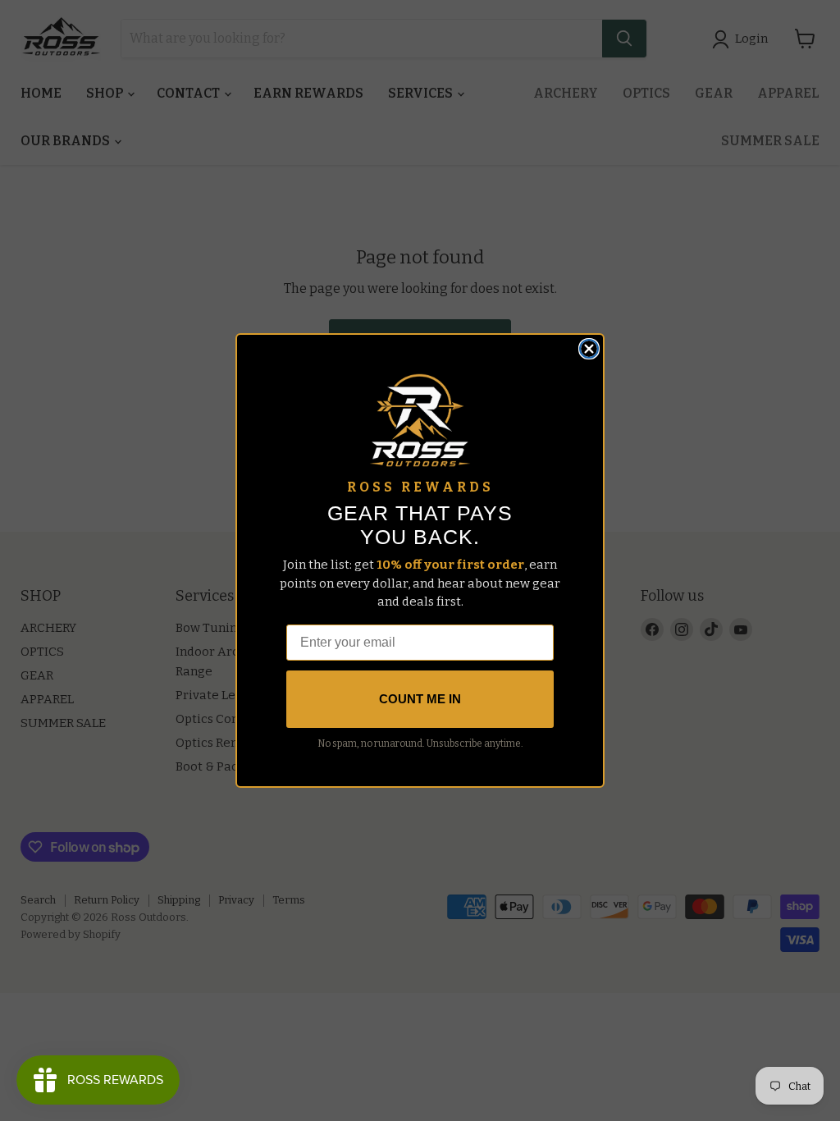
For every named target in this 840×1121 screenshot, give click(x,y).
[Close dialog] (589, 349)
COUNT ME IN (420, 699)
